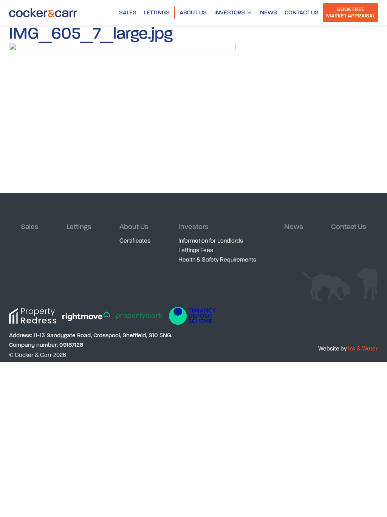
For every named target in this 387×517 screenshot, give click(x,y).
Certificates (134, 240)
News (268, 12)
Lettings (157, 12)
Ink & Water (363, 348)
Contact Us (302, 12)
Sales (127, 12)
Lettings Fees (195, 250)
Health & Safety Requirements (217, 259)
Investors (229, 12)
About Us (193, 12)
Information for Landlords (210, 240)
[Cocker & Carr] (43, 12)
